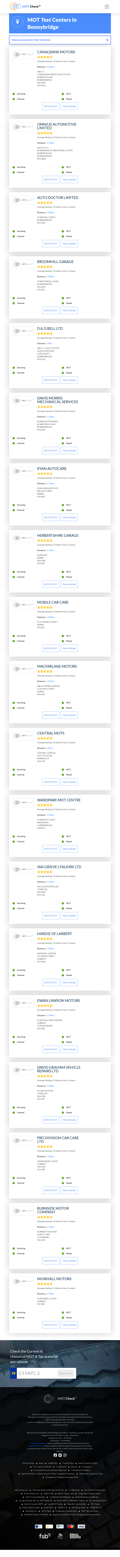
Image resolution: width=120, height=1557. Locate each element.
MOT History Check (90, 1511)
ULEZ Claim (46, 1511)
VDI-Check (95, 1504)
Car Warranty (74, 1490)
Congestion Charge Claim (66, 1511)
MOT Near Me (46, 1500)
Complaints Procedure (80, 1470)
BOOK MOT (50, 106)
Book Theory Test (66, 1493)
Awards (74, 1466)
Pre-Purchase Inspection (94, 1490)
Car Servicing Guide (97, 1500)
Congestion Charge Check (89, 1493)
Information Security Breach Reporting (50, 1470)
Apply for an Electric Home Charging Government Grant (76, 1514)
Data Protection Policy (88, 1463)
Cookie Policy (68, 1463)
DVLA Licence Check (31, 1507)
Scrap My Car (31, 1511)
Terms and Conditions (42, 1466)
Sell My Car (62, 1507)
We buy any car (21, 1490)
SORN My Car (96, 1507)
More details (69, 106)
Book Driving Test (31, 1493)
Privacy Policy (28, 1463)
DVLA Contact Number (35, 1497)
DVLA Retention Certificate (86, 1497)
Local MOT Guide (55, 1504)
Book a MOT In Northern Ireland (71, 1500)
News (41, 1463)
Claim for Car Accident (76, 1504)
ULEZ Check (49, 1493)
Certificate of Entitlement (60, 1497)
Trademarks (61, 1466)
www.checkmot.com (39, 1443)
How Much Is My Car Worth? (36, 1514)
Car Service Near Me (27, 1500)
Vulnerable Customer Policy (91, 1474)
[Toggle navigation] (107, 6)
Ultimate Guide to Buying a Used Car (48, 1490)
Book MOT (48, 1507)
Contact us (86, 1466)
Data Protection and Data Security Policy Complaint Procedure (48, 1474)
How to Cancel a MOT (33, 1504)
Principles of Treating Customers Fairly (62, 1477)
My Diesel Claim (79, 1507)
